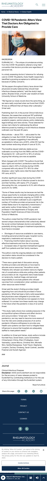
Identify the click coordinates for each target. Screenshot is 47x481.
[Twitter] (27, 429)
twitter (26, 391)
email (41, 391)
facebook (18, 391)
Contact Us (23, 412)
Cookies (23, 419)
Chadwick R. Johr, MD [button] (13, 478)
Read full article (39, 385)
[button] (30, 477)
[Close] (43, 450)
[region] (23, 460)
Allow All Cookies (23, 468)
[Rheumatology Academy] (12, 5)
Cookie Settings (23, 463)
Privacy (23, 406)
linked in (33, 391)
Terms (23, 400)
